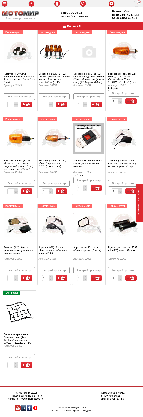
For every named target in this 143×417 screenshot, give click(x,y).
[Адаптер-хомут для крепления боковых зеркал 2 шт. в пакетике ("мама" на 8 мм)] (19, 51)
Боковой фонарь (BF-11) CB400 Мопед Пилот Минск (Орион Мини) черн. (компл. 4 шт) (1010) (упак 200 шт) (88, 78)
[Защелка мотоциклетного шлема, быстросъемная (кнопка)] (89, 138)
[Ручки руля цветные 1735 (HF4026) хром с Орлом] (123, 225)
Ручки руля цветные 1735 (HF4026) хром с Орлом (122, 249)
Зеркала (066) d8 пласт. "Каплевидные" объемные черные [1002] (53, 250)
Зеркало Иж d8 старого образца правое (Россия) (87, 249)
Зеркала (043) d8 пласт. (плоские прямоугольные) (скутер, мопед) (18, 250)
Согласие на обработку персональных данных (71, 411)
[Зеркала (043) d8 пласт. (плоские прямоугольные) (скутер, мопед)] (19, 225)
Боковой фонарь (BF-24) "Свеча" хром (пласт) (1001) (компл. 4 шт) (52, 163)
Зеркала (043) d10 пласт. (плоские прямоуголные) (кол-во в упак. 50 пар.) (122, 163)
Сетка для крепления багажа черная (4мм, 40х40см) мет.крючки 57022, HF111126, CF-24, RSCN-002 (17, 340)
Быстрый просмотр (19, 96)
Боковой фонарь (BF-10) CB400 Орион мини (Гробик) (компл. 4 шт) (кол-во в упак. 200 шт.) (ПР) (54, 78)
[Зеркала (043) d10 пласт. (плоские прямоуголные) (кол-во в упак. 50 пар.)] (123, 138)
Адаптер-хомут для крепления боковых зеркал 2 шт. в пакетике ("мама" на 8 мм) (19, 78)
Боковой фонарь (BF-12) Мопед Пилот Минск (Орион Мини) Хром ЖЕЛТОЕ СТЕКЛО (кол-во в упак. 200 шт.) (123, 79)
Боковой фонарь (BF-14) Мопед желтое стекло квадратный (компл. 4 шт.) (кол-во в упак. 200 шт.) (18, 164)
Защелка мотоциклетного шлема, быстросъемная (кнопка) (87, 163)
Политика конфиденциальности (71, 408)
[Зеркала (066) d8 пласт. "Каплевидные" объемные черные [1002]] (54, 225)
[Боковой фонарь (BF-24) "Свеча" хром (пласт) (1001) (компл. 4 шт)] (54, 138)
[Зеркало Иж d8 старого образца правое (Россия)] (89, 225)
